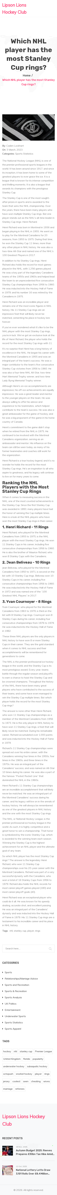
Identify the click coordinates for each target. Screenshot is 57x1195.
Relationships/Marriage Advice (21, 978)
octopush (8, 1073)
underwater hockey (13, 1066)
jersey (6, 1081)
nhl (11, 930)
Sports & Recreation (16, 991)
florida (26, 1058)
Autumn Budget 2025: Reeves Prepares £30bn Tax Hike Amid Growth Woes (34, 1154)
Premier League (43, 1051)
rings (37, 930)
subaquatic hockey (37, 1066)
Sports (8, 972)
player (30, 930)
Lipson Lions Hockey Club (14, 8)
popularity (38, 1058)
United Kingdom (12, 1058)
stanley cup (20, 930)
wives (46, 1081)
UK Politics (10, 1003)
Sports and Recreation (17, 984)
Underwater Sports (15, 1016)
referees (19, 1088)
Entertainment (13, 1009)
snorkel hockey (24, 1073)
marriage (8, 1088)
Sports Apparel (13, 1028)
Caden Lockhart (15, 145)
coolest (16, 1081)
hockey (7, 1051)
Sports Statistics (24, 153)
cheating (36, 1081)
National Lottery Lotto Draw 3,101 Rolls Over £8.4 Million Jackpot (33, 1174)
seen (25, 1081)
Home (27, 75)
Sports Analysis (13, 997)
